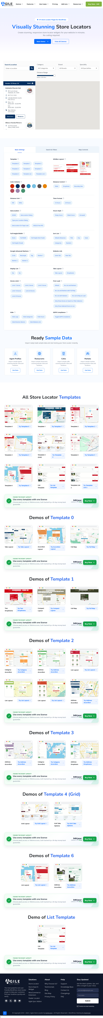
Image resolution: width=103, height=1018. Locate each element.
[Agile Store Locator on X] (10, 1001)
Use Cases (43, 4)
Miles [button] (20, 203)
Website (20, 116)
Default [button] (57, 285)
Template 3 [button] (15, 169)
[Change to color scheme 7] (12, 191)
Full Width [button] (23, 238)
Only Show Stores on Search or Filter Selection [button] (68, 301)
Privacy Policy (50, 996)
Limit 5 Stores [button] (42, 285)
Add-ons (64, 4)
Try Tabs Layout (23, 547)
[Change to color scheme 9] (23, 191)
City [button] (79, 238)
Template (13, 159)
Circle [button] (13, 255)
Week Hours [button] (71, 215)
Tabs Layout (57, 269)
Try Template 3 (24, 455)
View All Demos (60, 41)
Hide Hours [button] (41, 317)
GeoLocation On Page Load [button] (20, 225)
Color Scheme (15, 182)
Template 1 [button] (26, 163)
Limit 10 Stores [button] (16, 291)
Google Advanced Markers (19, 251)
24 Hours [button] (68, 203)
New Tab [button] (68, 255)
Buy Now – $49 (93, 4)
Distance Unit (15, 198)
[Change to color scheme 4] (34, 186)
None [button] (13, 238)
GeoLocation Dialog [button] (26, 215)
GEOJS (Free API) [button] (38, 225)
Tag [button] (32, 255)
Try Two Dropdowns (22, 609)
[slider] (54, 76)
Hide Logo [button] (15, 317)
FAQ (62, 996)
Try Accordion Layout (55, 548)
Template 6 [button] (15, 174)
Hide (11, 312)
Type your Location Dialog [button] (20, 220)
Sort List (56, 233)
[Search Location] (32, 68)
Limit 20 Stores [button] (30, 291)
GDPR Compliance (59, 312)
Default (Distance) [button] (60, 238)
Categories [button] (58, 243)
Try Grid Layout (40, 823)
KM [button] (13, 203)
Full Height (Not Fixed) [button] (38, 238)
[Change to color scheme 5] (39, 186)
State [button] (86, 238)
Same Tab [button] (58, 255)
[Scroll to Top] (5, 1013)
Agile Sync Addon (35, 1001)
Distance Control (59, 182)
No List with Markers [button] (61, 296)
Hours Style (57, 211)
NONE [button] (14, 215)
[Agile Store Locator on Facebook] (6, 1001)
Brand (60, 64)
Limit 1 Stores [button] (16, 285)
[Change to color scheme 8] (18, 191)
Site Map (48, 993)
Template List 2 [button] (40, 174)
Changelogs (65, 993)
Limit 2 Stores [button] (29, 285)
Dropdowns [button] (70, 273)
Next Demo (41, 41)
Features (30, 4)
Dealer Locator (34, 998)
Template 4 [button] (26, 169)
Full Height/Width (16, 233)
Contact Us (65, 990)
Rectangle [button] (23, 255)
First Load (56, 281)
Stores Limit (14, 281)
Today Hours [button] (59, 215)
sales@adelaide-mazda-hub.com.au (15, 98)
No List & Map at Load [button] (78, 296)
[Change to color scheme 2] (23, 186)
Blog (46, 990)
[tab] (20, 150)
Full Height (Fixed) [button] (17, 243)
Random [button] (68, 243)
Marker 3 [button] (25, 260)
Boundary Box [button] (78, 186)
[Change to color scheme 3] (29, 186)
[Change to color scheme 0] (12, 186)
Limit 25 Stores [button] (16, 296)
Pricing (55, 4)
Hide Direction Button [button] (18, 322)
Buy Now (88, 501)
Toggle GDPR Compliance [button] (62, 317)
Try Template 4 (56, 456)
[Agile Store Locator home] (7, 4)
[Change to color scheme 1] (18, 186)
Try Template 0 (24, 426)
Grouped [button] (82, 215)
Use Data (15, 370)
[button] (59, 169)
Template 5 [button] (38, 169)
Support (64, 984)
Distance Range (42, 72)
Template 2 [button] (38, 163)
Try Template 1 (57, 426)
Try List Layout (90, 670)
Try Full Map (91, 547)
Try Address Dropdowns (88, 763)
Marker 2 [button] (14, 260)
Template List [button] (27, 174)
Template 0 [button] (15, 163)
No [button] (20, 273)
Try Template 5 (90, 455)
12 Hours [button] (57, 203)
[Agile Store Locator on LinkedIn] (15, 1001)
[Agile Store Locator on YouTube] (19, 1001)
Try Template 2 (90, 426)
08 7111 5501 (12, 95)
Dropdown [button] (66, 186)
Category (40, 64)
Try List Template (53, 486)
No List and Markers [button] (70, 285)
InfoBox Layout (58, 159)
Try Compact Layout (55, 609)
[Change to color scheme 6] (45, 186)
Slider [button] (56, 186)
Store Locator (34, 984)
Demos (18, 4)
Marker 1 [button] (40, 255)
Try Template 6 (24, 485)
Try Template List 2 (87, 486)
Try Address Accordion (55, 671)
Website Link (57, 251)
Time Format (57, 198)
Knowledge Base (67, 987)
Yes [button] (13, 273)
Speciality (83, 64)
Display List (14, 269)
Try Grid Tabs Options (71, 825)
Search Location (11, 64)
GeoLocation (14, 211)
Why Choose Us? (51, 984)
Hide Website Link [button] (35, 322)
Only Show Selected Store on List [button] (65, 306)
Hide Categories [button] (28, 317)
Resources (77, 4)
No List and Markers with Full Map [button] (65, 290)
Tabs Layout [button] (58, 273)
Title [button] (71, 238)
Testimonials (49, 987)
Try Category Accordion (22, 671)
